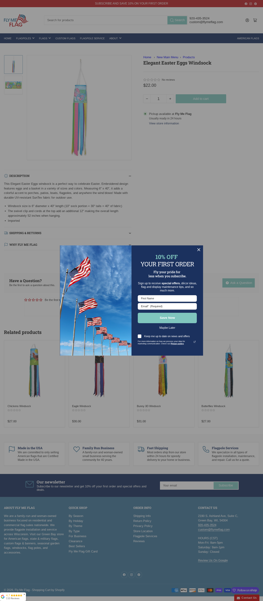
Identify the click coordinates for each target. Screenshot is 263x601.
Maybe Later (167, 327)
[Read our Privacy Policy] (195, 342)
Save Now (167, 318)
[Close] (198, 249)
